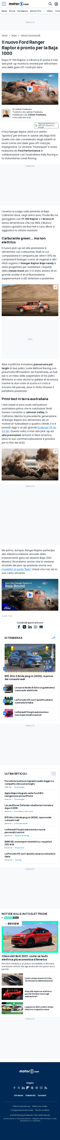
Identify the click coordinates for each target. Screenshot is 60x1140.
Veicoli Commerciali (30, 35)
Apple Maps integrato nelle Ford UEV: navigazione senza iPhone (24, 794)
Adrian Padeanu (37, 114)
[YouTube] (41, 1087)
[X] (18, 1087)
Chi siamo (18, 1095)
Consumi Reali (20, 823)
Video (50, 11)
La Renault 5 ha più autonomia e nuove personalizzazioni (25, 831)
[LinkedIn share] (30, 627)
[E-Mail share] (41, 627)
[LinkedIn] (23, 1087)
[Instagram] (36, 1087)
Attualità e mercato (23, 811)
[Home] (18, 3)
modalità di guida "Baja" (16, 569)
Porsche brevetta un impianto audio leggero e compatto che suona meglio (29, 782)
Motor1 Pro (35, 11)
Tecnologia (19, 787)
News (4, 11)
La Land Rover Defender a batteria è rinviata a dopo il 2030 (29, 807)
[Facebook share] (19, 627)
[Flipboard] (27, 1087)
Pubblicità (30, 1095)
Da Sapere (22, 11)
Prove (12, 11)
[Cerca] (50, 4)
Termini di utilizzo (42, 1110)
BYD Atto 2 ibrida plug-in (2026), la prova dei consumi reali (28, 819)
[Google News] (32, 1087)
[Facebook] (14, 1087)
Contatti (42, 1095)
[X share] (24, 627)
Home (5, 35)
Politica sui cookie (39, 1106)
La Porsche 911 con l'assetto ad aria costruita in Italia (30, 855)
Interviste (19, 848)
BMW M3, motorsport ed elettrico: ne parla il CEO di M (28, 843)
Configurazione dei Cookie (22, 1110)
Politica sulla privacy (21, 1106)
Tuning (18, 860)
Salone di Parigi (22, 836)
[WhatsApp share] (35, 627)
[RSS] (45, 1087)
